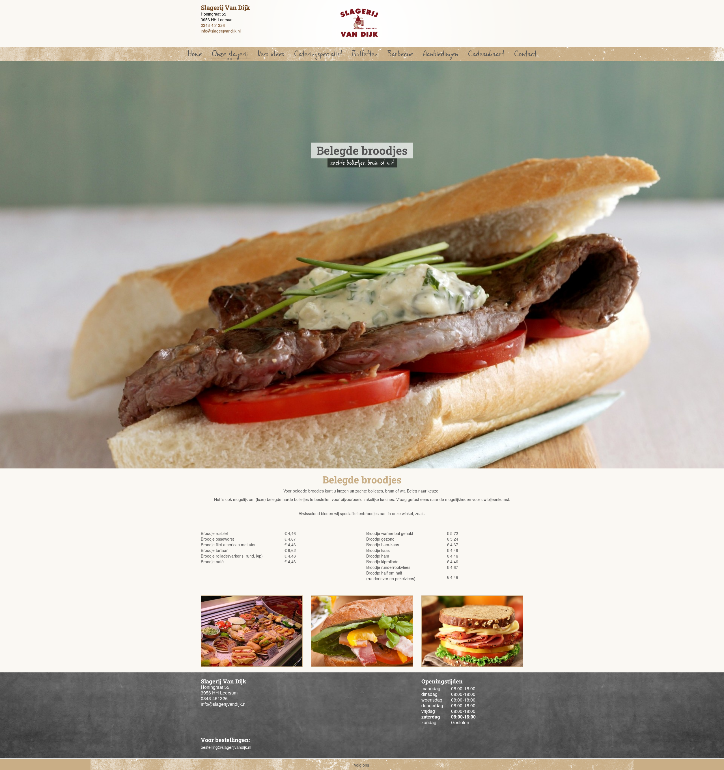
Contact (525, 53)
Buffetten (365, 53)
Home (195, 53)
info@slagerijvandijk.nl (221, 31)
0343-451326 (213, 25)
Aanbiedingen (440, 53)
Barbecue (400, 53)
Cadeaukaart (486, 53)
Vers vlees (271, 53)
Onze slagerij (230, 53)
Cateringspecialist (318, 53)
